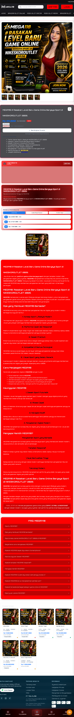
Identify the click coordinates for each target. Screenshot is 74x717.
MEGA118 (71, 1)
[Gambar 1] (4, 97)
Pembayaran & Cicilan (59, 696)
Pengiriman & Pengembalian (61, 693)
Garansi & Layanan (59, 698)
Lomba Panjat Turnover (37, 212)
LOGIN (67, 7)
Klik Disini (24, 152)
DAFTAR (53, 7)
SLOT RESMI (39, 18)
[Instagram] (5, 698)
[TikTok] (9, 698)
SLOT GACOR (18, 18)
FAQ (27, 693)
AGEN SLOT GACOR (34, 13)
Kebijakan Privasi (58, 687)
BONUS (8, 714)
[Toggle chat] (69, 712)
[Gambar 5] (31, 97)
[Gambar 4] (24, 97)
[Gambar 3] (17, 97)
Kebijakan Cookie (58, 690)
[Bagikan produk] (69, 109)
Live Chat (66, 714)
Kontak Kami (30, 687)
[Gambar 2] (11, 97)
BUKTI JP (51, 714)
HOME (3, 13)
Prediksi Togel (59, 212)
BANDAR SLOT (65, 13)
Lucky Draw (14, 212)
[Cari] (20, 7)
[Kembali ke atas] (70, 708)
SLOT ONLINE (29, 18)
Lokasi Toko (30, 690)
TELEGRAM (22, 714)
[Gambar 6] (37, 97)
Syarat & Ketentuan (59, 684)
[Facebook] (1, 698)
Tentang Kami (31, 684)
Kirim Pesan (8, 690)
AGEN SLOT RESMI (51, 13)
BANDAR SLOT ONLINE (16, 13)
